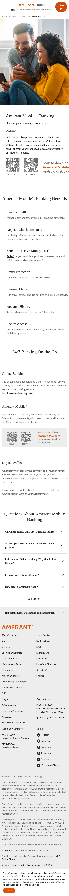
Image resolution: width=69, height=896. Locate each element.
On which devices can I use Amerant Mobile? (29, 531)
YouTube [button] (45, 759)
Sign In (61, 6)
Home (5, 16)
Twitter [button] (45, 734)
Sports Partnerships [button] (12, 652)
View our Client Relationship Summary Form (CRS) (27, 865)
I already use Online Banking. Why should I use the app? (31, 561)
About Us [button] (7, 641)
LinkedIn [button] (45, 740)
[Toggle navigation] (5, 7)
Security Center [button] (44, 670)
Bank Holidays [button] (43, 641)
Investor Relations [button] (11, 658)
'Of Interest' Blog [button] (50, 765)
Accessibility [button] (8, 716)
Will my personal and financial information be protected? (30, 545)
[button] (34, 598)
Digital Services (24, 16)
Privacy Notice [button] (9, 705)
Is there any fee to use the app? (22, 575)
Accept (9, 890)
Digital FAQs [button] (42, 652)
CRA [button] (4, 693)
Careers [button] (6, 647)
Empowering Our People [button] (14, 681)
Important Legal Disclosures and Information (30, 612)
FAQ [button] (38, 647)
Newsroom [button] (7, 670)
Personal (12, 16)
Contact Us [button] (42, 658)
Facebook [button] (46, 747)
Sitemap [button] (40, 675)
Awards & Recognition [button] (13, 687)
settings (34, 884)
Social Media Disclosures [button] (14, 722)
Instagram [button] (46, 753)
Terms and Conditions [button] (13, 711)
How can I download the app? (21, 586)
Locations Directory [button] (46, 664)
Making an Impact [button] (11, 675)
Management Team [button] (11, 664)
